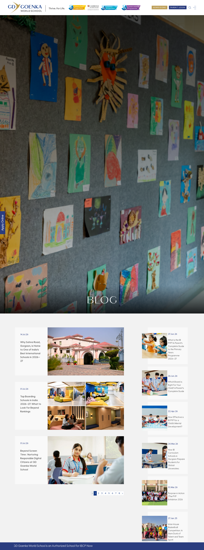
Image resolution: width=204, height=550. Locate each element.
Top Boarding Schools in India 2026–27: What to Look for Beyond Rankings (30, 404)
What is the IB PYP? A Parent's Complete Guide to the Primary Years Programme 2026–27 (176, 349)
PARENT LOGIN (177, 7)
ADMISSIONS (159, 7)
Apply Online (2, 223)
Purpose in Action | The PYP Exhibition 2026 (176, 496)
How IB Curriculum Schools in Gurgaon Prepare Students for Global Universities (176, 459)
